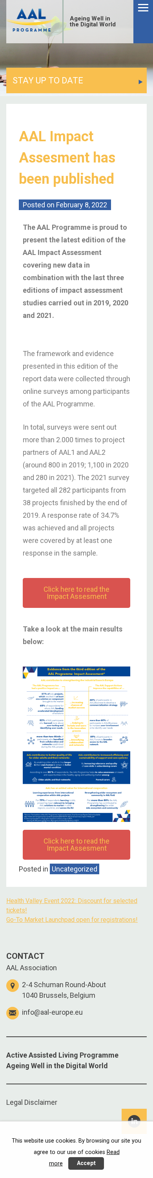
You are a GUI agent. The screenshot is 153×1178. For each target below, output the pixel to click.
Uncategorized (74, 869)
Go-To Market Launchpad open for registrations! (72, 919)
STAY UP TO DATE (48, 80)
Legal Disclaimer (31, 1102)
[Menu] (143, 21)
